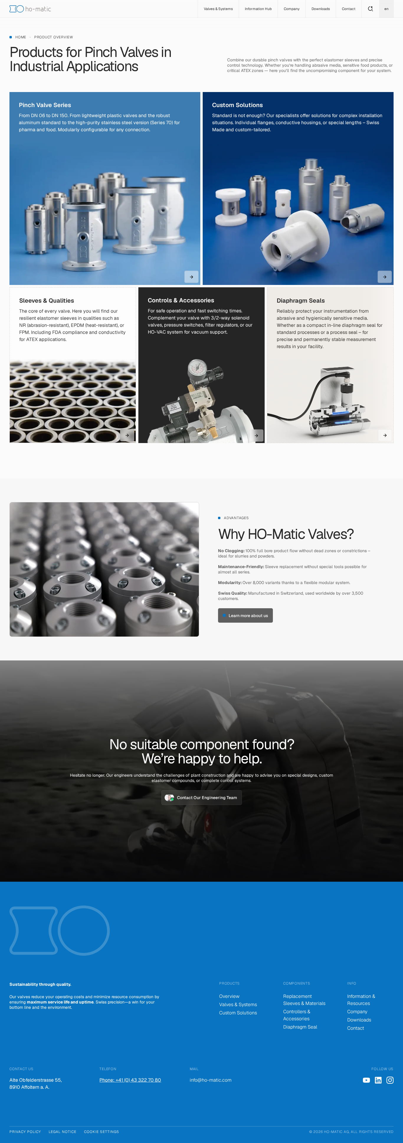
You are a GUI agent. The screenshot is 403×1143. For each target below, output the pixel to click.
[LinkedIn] (378, 1080)
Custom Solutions (238, 1013)
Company (357, 1011)
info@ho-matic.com (211, 1080)
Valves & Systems (238, 1004)
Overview (229, 996)
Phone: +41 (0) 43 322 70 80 (130, 1080)
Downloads (359, 1020)
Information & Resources (361, 999)
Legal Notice (62, 1132)
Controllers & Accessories (296, 1015)
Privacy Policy (25, 1132)
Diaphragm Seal (300, 1027)
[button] (218, 9)
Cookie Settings (101, 1132)
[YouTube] (366, 1080)
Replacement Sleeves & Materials (304, 999)
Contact (355, 1028)
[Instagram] (390, 1080)
